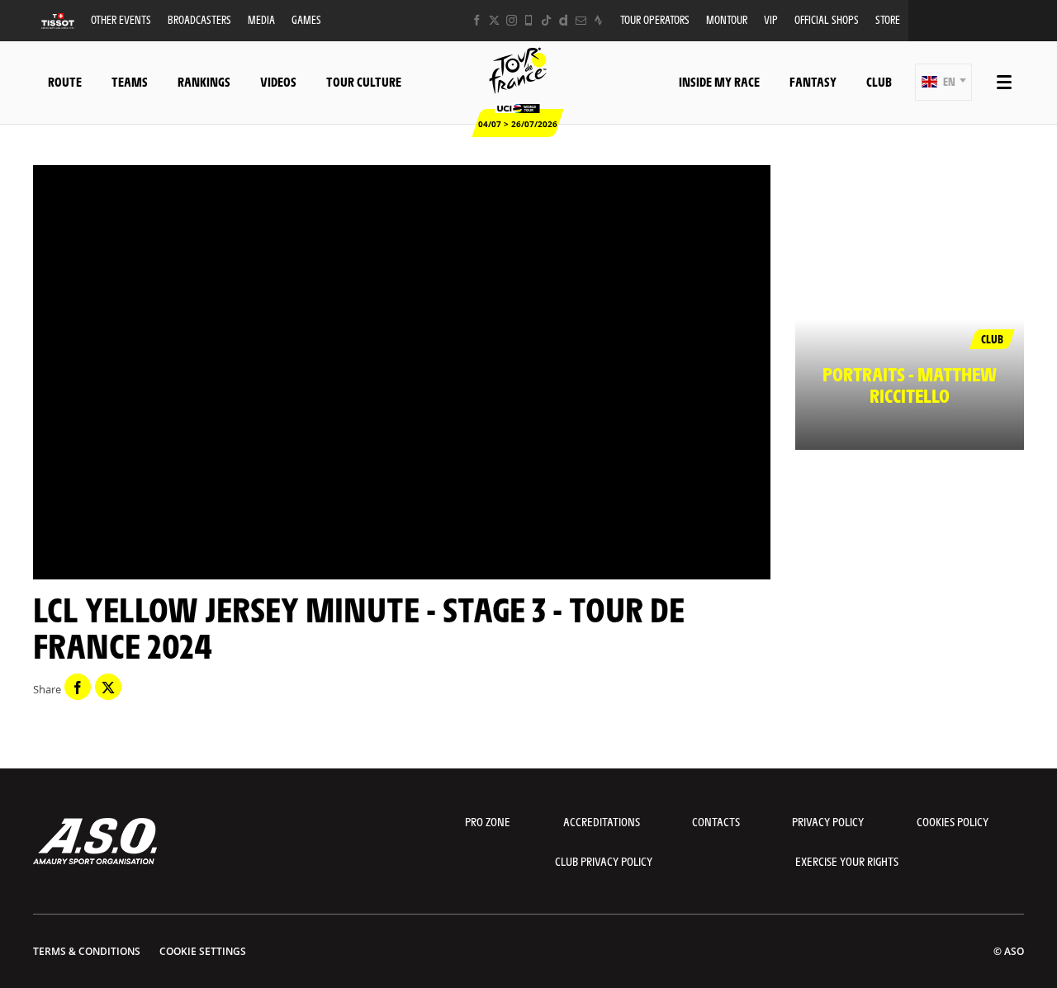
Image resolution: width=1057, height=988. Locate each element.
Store (887, 19)
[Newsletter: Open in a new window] (581, 20)
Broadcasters (199, 19)
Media (261, 19)
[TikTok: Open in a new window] (546, 20)
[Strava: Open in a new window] (598, 20)
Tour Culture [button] (363, 81)
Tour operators (655, 19)
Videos (278, 81)
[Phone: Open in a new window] (529, 20)
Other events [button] (121, 19)
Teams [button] (129, 81)
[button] (943, 82)
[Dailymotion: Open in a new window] (563, 20)
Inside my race (719, 81)
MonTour (726, 19)
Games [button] (306, 19)
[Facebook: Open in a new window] (477, 20)
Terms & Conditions (86, 951)
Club (879, 81)
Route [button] (65, 81)
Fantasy (813, 81)
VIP (771, 19)
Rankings (204, 81)
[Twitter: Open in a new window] (494, 20)
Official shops (826, 19)
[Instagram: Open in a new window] (511, 20)
